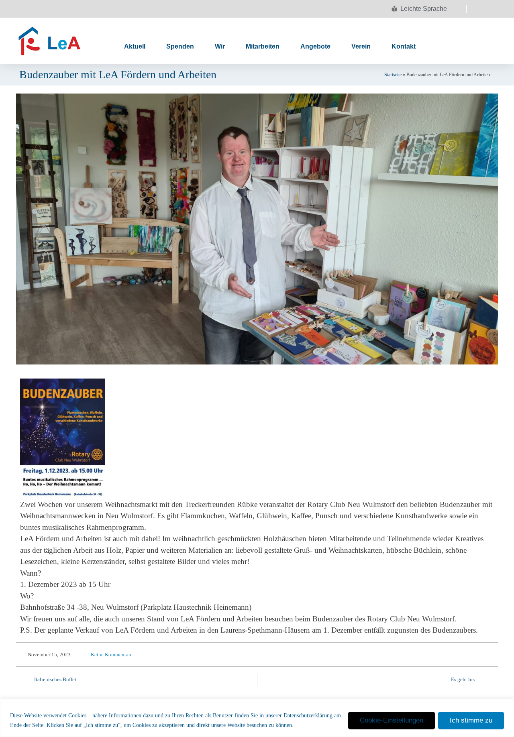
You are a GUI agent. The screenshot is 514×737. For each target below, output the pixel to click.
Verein (361, 46)
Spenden (180, 46)
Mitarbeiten (262, 46)
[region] (257, 718)
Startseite (393, 74)
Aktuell (134, 46)
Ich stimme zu (471, 720)
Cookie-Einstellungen (391, 720)
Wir (220, 46)
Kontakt (404, 46)
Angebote (315, 46)
